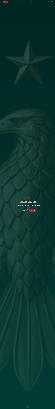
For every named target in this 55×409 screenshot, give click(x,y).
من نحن (27, 1)
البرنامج (21, 1)
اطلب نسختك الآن (5, 1)
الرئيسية (31, 1)
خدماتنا (24, 1)
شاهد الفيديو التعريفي (24, 210)
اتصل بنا (18, 1)
